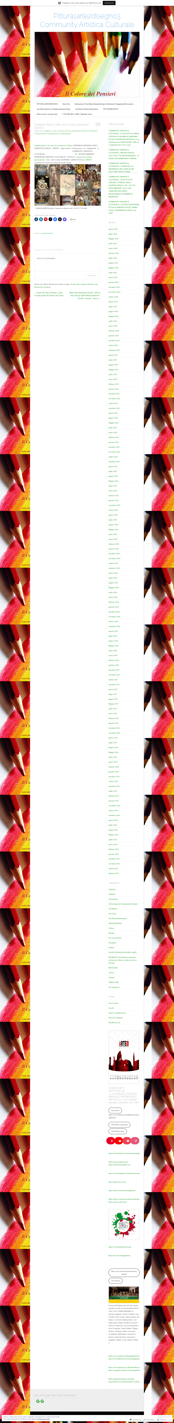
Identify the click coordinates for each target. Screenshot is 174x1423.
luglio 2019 (113, 578)
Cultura (111, 928)
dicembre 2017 (114, 670)
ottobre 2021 (113, 457)
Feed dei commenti (116, 1018)
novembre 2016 (114, 733)
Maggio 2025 (113, 268)
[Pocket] (128, 1141)
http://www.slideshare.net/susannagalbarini (124, 1359)
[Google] (38, 1401)
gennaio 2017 (114, 723)
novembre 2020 (114, 505)
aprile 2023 (113, 374)
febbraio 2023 (114, 384)
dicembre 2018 (114, 612)
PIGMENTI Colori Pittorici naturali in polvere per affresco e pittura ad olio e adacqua (123, 960)
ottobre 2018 (113, 621)
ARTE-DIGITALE (115, 923)
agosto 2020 (113, 515)
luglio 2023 (113, 360)
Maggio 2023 (113, 370)
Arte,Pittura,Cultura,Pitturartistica (86, 109)
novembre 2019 (114, 558)
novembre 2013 (114, 864)
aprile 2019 (113, 592)
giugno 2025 (113, 263)
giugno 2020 (113, 525)
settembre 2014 (114, 815)
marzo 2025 (113, 277)
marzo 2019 (113, 597)
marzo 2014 (113, 844)
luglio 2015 (113, 791)
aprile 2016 (113, 757)
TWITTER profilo (117, 1131)
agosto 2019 (113, 573)
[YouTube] (120, 1141)
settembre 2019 (114, 568)
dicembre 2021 (114, 447)
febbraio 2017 (114, 718)
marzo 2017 (113, 713)
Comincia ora (109, 3)
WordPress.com (114, 1022)
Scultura (112, 977)
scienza (111, 973)
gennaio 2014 (114, 854)
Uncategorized (47, 233)
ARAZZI (112, 894)
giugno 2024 (113, 311)
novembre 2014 (114, 806)
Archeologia (113, 899)
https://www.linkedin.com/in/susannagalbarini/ (126, 1153)
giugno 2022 (113, 418)
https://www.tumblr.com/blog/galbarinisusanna (126, 1356)
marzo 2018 (113, 655)
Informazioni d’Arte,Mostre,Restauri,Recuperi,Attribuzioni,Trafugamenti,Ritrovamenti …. (105, 104)
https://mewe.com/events (118, 1202)
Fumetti (111, 948)
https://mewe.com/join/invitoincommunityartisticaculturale (130, 1199)
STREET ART (114, 982)
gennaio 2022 (114, 442)
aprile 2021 (113, 486)
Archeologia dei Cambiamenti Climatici (123, 904)
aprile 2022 (113, 428)
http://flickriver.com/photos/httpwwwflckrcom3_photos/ (129, 1382)
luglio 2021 (113, 471)
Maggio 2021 (113, 481)
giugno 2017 (113, 699)
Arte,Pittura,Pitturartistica (118, 918)
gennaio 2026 (114, 253)
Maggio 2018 (113, 646)
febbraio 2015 (114, 796)
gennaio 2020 (114, 549)
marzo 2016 (113, 762)
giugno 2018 (113, 641)
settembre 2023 (114, 350)
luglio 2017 (113, 694)
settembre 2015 (114, 786)
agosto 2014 (113, 820)
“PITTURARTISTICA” (111, 109)
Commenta (92, 275)
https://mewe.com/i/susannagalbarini (122, 1190)
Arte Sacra (112, 914)
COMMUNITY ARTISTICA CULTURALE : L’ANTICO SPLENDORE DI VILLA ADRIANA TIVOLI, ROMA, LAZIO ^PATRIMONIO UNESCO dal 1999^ (124, 207)
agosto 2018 (113, 631)
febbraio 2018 (114, 660)
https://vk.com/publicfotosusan (120, 1247)
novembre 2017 (114, 675)
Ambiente (112, 889)
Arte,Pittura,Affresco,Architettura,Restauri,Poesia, (54, 109)
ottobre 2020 (113, 510)
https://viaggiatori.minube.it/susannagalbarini (125, 1370)
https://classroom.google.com (119, 1165)
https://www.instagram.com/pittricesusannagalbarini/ (128, 1173)
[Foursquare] (136, 1141)
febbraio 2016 (114, 767)
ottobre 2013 (113, 869)
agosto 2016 (113, 738)
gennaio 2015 (114, 801)
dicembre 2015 (114, 776)
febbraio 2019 (114, 602)
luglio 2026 (113, 234)
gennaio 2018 (114, 665)
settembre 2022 (114, 408)
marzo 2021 (113, 491)
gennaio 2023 (114, 389)
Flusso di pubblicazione (117, 1013)
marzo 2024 (113, 326)
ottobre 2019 (113, 563)
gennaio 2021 (114, 500)
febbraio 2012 (114, 873)
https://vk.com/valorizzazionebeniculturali (124, 1272)
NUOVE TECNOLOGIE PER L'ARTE (123, 952)
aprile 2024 (113, 321)
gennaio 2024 (114, 336)
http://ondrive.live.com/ (117, 1182)
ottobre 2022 (113, 403)
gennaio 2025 (114, 282)
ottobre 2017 (113, 680)
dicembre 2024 (114, 287)
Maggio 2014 (113, 835)
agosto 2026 (113, 229)
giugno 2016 (113, 747)
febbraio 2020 (114, 544)
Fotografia (112, 943)
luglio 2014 (113, 825)
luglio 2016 (113, 743)
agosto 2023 (113, 355)
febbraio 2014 (114, 849)
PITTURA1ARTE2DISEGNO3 (47, 104)
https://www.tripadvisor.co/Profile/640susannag (126, 1367)
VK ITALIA (115, 1281)
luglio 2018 (113, 636)
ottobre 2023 (113, 345)
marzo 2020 (113, 539)
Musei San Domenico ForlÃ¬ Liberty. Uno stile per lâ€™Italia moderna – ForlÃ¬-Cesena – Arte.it (85, 295)
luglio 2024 (113, 306)
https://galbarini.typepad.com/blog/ (121, 1379)
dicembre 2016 (114, 728)
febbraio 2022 (114, 437)
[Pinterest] (112, 1141)
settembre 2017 (114, 684)
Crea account (113, 1003)
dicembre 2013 (114, 859)
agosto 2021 (113, 466)
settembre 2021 (114, 462)
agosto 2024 (113, 302)
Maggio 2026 (113, 239)
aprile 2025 (113, 273)
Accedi (111, 1008)
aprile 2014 (113, 840)
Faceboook (115, 1110)
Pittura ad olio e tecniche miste (47, 114)
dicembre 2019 (114, 554)
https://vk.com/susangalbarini (119, 1255)
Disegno (112, 933)
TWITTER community (119, 1125)
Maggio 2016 (113, 752)
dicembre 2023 (114, 340)
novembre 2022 (114, 399)
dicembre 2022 (114, 394)
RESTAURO (113, 968)
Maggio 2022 (113, 423)
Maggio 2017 (113, 704)
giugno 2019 (113, 583)
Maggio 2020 (113, 529)
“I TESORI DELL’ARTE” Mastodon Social (77, 114)
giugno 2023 (113, 365)
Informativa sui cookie (43, 1419)
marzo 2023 (113, 379)
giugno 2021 (113, 476)
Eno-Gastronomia (115, 938)
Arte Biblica (113, 909)
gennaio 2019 (114, 607)
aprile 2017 (113, 709)
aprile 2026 (113, 243)
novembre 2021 (114, 452)
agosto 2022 (113, 413)
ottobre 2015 (113, 781)
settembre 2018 (114, 626)
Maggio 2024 (113, 316)
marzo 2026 (113, 248)
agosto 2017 (113, 689)
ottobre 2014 (113, 810)
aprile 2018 (113, 651)
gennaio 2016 (114, 772)
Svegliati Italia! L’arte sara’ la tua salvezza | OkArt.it (53, 145)
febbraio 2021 (114, 495)
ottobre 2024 (113, 297)
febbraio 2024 (114, 331)
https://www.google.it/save (118, 1162)
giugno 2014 (113, 830)
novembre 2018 (114, 617)
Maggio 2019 (113, 588)
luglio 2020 (113, 520)
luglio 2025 (113, 258)
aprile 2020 (113, 534)
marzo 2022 (113, 432)
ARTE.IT (88, 160)
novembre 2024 (114, 292)
